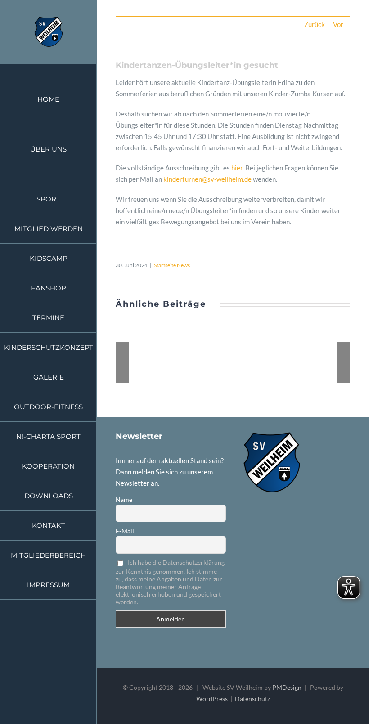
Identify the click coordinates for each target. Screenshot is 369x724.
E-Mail (125, 531)
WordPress (212, 698)
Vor (338, 24)
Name (124, 499)
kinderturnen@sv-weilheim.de (207, 179)
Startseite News (172, 265)
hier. (237, 168)
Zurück (314, 24)
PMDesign (287, 687)
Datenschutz (252, 698)
